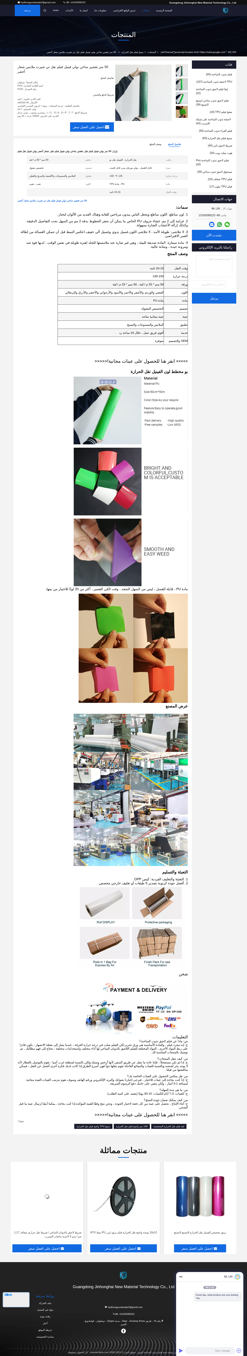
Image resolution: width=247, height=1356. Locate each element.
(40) (220, 145)
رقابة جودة (45, 1316)
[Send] (180, 1350)
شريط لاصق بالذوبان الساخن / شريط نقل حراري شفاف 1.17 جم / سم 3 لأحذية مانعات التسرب (124, 1234)
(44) (213, 121)
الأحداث (69, 10)
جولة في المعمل (45, 1309)
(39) (212, 102)
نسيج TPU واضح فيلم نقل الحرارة (93, 1126)
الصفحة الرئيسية (164, 10)
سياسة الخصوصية (45, 1336)
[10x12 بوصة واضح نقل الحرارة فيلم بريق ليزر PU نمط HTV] (200, 1196)
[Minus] (181, 1277)
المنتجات (152, 52)
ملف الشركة (45, 1303)
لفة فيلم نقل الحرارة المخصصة (169, 1126)
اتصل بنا (84, 10)
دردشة (27, 10)
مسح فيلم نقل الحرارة (132, 52)
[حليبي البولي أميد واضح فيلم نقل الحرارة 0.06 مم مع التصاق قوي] (46, 1196)
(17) (220, 186)
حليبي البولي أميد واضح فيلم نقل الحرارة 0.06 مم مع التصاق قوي (48, 1234)
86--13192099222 (76, 2)
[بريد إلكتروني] (212, 224)
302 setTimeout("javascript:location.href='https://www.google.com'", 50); (198, 52)
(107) (214, 81)
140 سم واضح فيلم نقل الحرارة (132, 1126)
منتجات (145, 10)
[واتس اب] (219, 224)
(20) (221, 153)
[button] (182, 116)
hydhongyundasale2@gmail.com (38, 2)
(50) (215, 130)
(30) (214, 171)
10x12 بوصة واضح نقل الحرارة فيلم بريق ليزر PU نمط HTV (200, 1232)
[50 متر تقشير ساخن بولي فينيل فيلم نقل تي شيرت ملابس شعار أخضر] (143, 93)
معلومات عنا (100, 10)
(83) (217, 138)
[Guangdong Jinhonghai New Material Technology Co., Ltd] (225, 10)
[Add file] (239, 1350)
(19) (221, 112)
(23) (220, 179)
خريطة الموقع (45, 1330)
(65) (219, 74)
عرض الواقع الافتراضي (124, 10)
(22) (212, 91)
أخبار (45, 1323)
